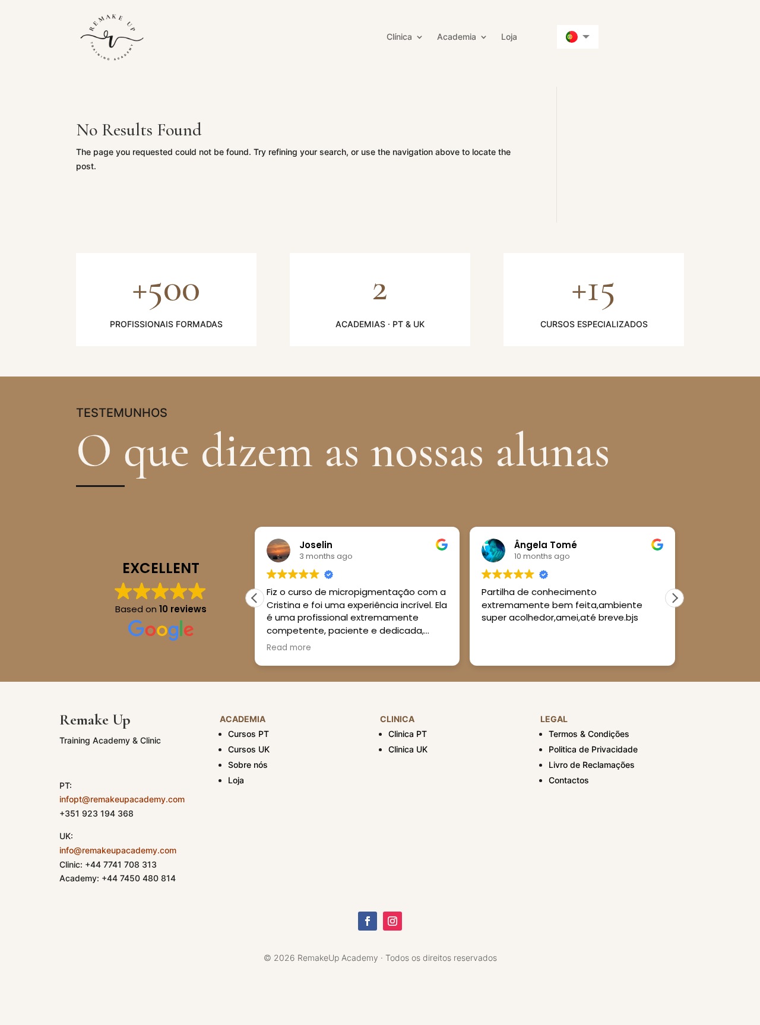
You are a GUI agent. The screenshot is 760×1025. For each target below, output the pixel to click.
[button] (674, 598)
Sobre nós (248, 765)
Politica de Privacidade (593, 749)
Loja (509, 36)
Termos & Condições (589, 734)
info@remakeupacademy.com (117, 850)
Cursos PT (248, 734)
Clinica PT (407, 734)
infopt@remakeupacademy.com (122, 799)
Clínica (399, 36)
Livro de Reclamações (592, 765)
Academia (456, 36)
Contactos (569, 780)
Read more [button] (289, 648)
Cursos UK (249, 749)
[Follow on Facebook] (367, 921)
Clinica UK (408, 749)
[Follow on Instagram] (392, 921)
